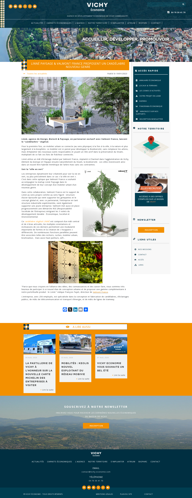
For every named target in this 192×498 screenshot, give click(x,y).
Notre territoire (97, 23)
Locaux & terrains (148, 85)
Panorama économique (150, 106)
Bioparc (143, 23)
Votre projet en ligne (150, 96)
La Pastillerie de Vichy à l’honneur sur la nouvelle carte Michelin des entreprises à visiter (39, 374)
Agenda (143, 101)
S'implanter (117, 23)
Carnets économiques (59, 23)
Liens (141, 265)
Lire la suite (48, 390)
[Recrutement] (151, 190)
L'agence (80, 23)
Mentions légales (104, 494)
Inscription (151, 230)
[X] (70, 309)
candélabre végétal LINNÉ (37, 221)
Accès (141, 259)
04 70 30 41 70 (178, 12)
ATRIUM (131, 23)
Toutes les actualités (36, 73)
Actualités (37, 23)
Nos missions (145, 249)
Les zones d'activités (150, 90)
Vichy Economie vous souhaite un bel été (110, 367)
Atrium (131, 461)
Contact (156, 23)
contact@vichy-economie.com (96, 472)
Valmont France (100, 292)
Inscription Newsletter (151, 119)
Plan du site (126, 494)
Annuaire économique (150, 80)
